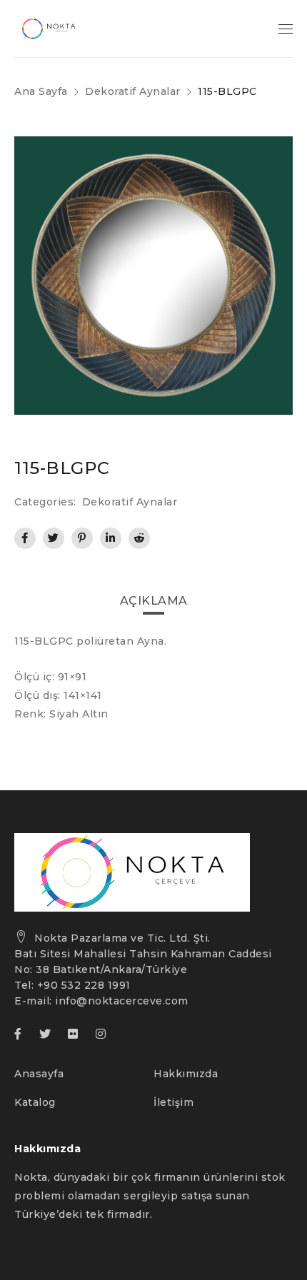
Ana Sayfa (41, 91)
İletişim (173, 1102)
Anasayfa (39, 1073)
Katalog (35, 1102)
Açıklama (154, 601)
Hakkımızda (186, 1073)
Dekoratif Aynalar (133, 91)
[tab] (154, 601)
